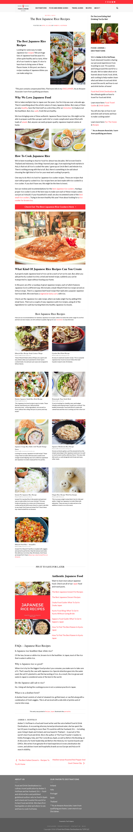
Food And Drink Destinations (103, 91)
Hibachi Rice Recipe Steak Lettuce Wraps (29, 353)
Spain (52, 797)
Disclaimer (54, 811)
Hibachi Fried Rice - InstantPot (25, 544)
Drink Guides (104, 105)
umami (24, 122)
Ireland (53, 785)
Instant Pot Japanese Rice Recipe (26, 495)
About (97, 8)
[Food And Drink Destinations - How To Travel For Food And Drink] (24, 8)
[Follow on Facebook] (105, 2)
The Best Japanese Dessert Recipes (66, 597)
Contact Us (75, 826)
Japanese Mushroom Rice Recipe (63, 446)
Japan (53, 15)
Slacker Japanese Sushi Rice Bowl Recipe (28, 399)
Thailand (53, 801)
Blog (84, 826)
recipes (31, 53)
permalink (67, 711)
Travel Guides (77, 8)
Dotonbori (67, 108)
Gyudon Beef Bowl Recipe (61, 353)
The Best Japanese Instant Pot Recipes (67, 592)
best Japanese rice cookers (63, 189)
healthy (25, 108)
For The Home (111, 122)
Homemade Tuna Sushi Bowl (61, 399)
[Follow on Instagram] (108, 2)
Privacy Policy (63, 826)
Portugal (53, 794)
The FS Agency (70, 821)
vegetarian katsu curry (49, 294)
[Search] (117, 8)
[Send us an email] (110, 2)
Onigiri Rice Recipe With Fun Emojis (64, 495)
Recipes (89, 8)
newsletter (59, 319)
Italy (52, 789)
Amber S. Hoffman (60, 25)
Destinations (41, 8)
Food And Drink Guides (58, 8)
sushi (36, 111)
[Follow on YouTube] (114, 2)
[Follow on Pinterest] (112, 2)
